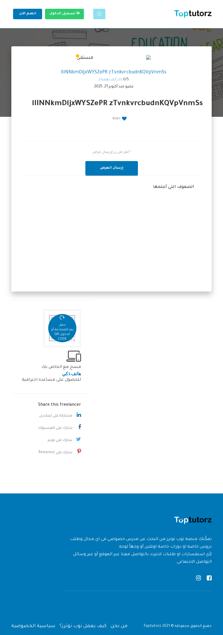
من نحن (119, 626)
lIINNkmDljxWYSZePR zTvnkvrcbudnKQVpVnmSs (113, 72)
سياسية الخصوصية (33, 626)
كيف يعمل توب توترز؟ (83, 626)
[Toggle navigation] (99, 14)
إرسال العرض (111, 168)
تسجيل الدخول (62, 14)
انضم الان (27, 14)
